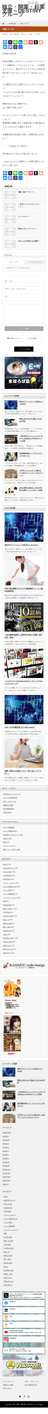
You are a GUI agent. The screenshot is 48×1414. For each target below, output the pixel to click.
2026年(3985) (7, 1132)
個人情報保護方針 (8, 808)
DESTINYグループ (9, 868)
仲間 (4, 901)
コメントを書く (28, 34)
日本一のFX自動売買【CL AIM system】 (20, 727)
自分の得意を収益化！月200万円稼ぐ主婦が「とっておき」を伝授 (30, 489)
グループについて (9, 1381)
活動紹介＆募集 (8, 805)
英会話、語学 (7, 838)
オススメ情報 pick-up (10, 831)
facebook (36, 3)
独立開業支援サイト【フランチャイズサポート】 (30, 454)
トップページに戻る (23, 349)
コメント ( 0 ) (13, 262)
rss (29, 3)
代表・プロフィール (9, 801)
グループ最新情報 (8, 827)
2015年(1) (6, 1158)
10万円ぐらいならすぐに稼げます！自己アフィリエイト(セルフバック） (31, 473)
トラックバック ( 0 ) (34, 262)
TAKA (38, 34)
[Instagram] (28, 1396)
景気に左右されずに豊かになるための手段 (30, 420)
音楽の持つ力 (7, 953)
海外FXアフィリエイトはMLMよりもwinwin (31, 403)
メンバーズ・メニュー (10, 897)
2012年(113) (6, 1169)
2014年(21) (6, 1162)
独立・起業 (6, 927)
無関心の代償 (7, 923)
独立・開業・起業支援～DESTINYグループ (25, 1404)
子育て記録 (6, 912)
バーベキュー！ (24, 216)
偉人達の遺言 (7, 905)
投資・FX (6, 842)
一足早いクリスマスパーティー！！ (29, 205)
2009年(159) (6, 1180)
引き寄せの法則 (8, 916)
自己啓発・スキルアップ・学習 (13, 835)
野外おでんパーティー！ (27, 229)
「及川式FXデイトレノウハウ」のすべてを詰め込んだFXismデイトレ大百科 (31, 438)
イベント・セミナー (9, 846)
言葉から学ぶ (7, 945)
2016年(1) (6, 1155)
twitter (32, 3)
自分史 (5, 934)
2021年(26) (6, 1140)
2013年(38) (6, 1166)
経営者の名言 (7, 931)
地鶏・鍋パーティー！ (26, 192)
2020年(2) (6, 1143)
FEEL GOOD (7, 872)
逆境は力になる (8, 949)
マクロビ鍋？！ (33, 338)
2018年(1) (6, 1151)
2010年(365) (6, 1177)
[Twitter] (20, 1396)
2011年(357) (6, 1173)
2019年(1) (6, 1147)
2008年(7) (6, 1184)
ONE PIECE (7, 879)
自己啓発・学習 (8, 938)
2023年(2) (6, 1136)
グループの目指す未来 (10, 797)
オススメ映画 (7, 890)
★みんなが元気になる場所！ (29, 241)
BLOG (5, 864)
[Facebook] (24, 1396)
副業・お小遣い (8, 908)
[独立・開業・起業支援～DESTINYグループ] (23, 10)
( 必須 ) (9, 281)
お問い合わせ (7, 812)
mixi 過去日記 (16, 34)
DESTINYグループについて (11, 794)
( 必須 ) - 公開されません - (16, 288)
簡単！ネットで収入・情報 (11, 849)
